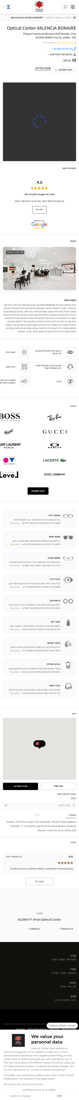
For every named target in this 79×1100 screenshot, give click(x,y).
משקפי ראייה (54, 515)
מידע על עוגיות (69, 1029)
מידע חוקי (54, 1029)
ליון (74, 987)
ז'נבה (73, 1000)
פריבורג (65, 1000)
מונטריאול (71, 960)
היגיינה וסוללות (53, 664)
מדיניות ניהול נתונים (37, 1029)
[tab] (58, 815)
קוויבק (62, 960)
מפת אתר (20, 1029)
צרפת (73, 983)
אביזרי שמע (55, 685)
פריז (69, 987)
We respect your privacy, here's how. (23, 1084)
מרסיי (63, 987)
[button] (72, 7)
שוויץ (73, 996)
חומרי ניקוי (55, 621)
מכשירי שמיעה (53, 642)
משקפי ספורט (54, 557)
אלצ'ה (63, 973)
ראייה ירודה (55, 579)
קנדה (73, 956)
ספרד (73, 969)
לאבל (54, 960)
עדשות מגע (55, 600)
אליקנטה (72, 973)
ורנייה (57, 1000)
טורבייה (54, 973)
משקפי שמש (54, 536)
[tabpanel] (39, 826)
